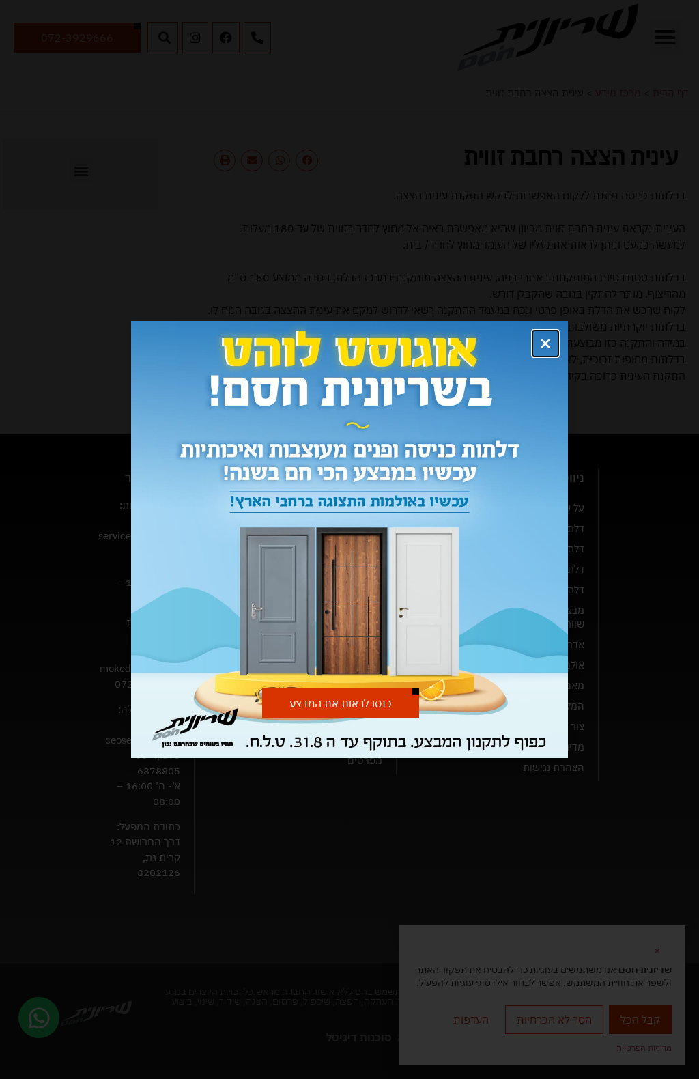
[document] (349, 539)
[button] (545, 343)
